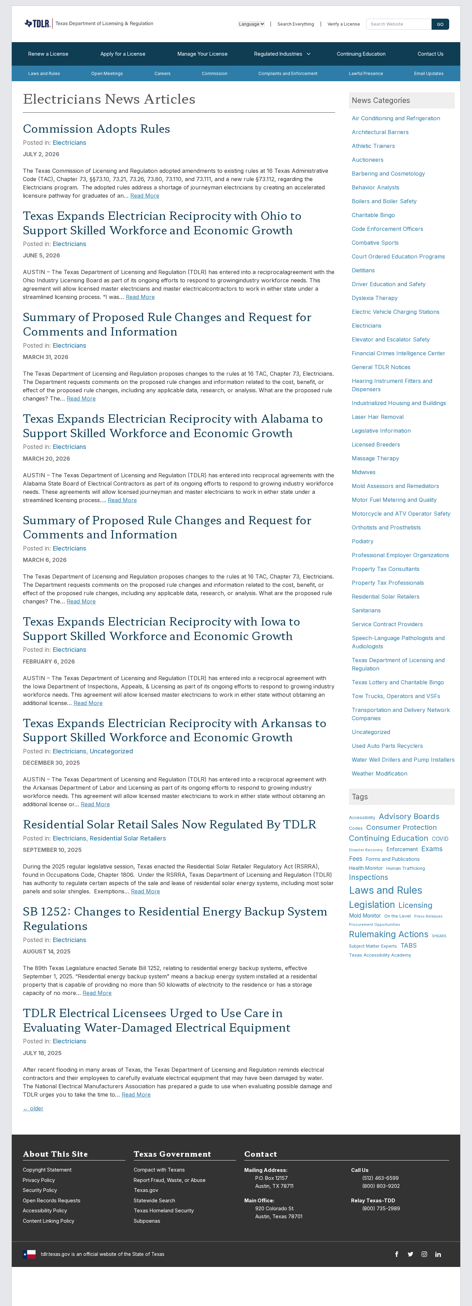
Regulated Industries (278, 54)
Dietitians (363, 270)
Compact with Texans (159, 1170)
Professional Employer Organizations (400, 555)
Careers (162, 73)
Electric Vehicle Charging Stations (396, 311)
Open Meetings (107, 73)
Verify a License (344, 24)
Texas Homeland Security (164, 1210)
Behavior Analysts (375, 187)
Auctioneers (368, 159)
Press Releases (428, 916)
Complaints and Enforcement (288, 73)
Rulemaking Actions (388, 934)
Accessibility (362, 817)
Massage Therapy (375, 458)
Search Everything (295, 24)
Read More (144, 195)
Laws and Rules (44, 73)
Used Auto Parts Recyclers (387, 745)
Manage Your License (203, 54)
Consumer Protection (401, 827)
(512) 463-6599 (380, 1178)
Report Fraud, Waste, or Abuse (170, 1180)
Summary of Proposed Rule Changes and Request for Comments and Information (167, 323)
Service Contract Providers (387, 624)
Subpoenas (147, 1221)
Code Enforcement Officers (387, 228)
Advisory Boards (409, 816)
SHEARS (439, 936)
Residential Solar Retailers (128, 838)
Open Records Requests (52, 1200)
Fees (355, 858)
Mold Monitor (365, 915)
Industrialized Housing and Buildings (399, 403)
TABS (408, 945)
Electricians (69, 142)
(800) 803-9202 (381, 1186)
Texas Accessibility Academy (380, 955)
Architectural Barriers (380, 132)
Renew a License (48, 54)
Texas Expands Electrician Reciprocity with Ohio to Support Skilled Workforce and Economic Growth (162, 222)
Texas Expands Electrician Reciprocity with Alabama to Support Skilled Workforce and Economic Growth (173, 425)
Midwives (364, 472)
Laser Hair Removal (378, 416)
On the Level (397, 916)
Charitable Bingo (373, 215)
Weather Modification (379, 773)
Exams (432, 849)
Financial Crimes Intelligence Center (398, 353)
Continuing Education (361, 54)
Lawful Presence (366, 73)
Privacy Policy (39, 1180)
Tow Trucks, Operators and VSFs (396, 696)
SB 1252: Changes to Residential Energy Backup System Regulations (175, 918)
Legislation (372, 904)
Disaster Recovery (366, 850)
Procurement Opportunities (374, 924)
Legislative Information (381, 430)
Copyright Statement (47, 1170)
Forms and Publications (393, 859)
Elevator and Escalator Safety (391, 339)
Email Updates (429, 73)
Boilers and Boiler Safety (384, 201)
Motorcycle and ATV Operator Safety (401, 513)
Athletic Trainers (373, 145)
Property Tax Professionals (388, 582)
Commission (214, 73)
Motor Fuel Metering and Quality (394, 499)
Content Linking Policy (48, 1221)
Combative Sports (375, 242)
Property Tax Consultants (385, 568)
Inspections (368, 877)
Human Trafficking (405, 868)
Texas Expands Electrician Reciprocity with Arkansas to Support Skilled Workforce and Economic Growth (175, 729)
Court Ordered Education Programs (398, 256)
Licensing (415, 905)
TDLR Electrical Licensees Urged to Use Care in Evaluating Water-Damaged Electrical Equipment (157, 1019)
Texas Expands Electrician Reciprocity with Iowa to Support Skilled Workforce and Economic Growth (161, 628)
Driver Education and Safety (389, 284)
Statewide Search (154, 1200)
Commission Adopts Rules (96, 128)
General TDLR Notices (381, 367)
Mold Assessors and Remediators (395, 485)
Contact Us (431, 54)
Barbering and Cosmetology (388, 173)
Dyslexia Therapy (375, 297)
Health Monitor (366, 868)
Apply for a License (123, 54)
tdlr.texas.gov (55, 1254)
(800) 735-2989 (381, 1208)
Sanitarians (366, 610)
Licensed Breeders (376, 444)
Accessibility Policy (45, 1210)
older (33, 1108)
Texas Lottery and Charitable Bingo (398, 682)
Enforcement (402, 849)
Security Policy (40, 1190)
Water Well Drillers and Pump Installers (403, 759)
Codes (356, 828)
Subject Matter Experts (373, 946)
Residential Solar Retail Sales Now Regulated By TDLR (169, 823)
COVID (440, 839)
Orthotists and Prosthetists (386, 527)
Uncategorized (111, 751)
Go (440, 24)
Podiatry (363, 541)
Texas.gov (146, 1190)
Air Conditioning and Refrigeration (396, 118)
